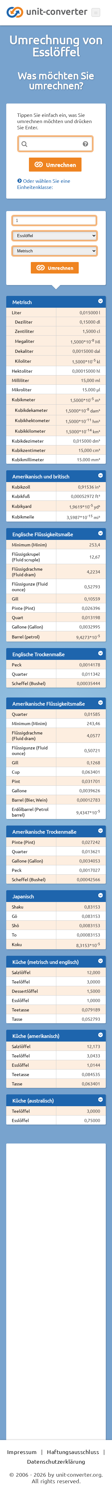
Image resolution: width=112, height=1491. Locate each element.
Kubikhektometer (32, 420)
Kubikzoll (21, 487)
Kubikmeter (23, 399)
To (14, 934)
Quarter (19, 674)
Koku (17, 944)
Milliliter (20, 380)
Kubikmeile (23, 516)
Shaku (17, 906)
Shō (15, 925)
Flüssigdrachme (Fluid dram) (27, 571)
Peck (16, 664)
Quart (17, 617)
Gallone (19, 790)
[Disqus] (56, 1233)
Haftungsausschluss (73, 1451)
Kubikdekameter (31, 410)
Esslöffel (20, 1000)
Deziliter (23, 321)
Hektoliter (22, 371)
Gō (14, 916)
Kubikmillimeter (28, 459)
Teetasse (20, 1009)
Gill (15, 598)
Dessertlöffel (25, 991)
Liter (16, 312)
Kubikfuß (21, 496)
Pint (16, 781)
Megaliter (24, 341)
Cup (16, 772)
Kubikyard (21, 506)
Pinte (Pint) (23, 608)
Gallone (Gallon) (27, 626)
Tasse (17, 1019)
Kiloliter (23, 361)
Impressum (22, 1451)
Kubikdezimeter (28, 441)
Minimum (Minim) (29, 544)
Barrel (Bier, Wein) (30, 800)
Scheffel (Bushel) (29, 683)
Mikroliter (21, 389)
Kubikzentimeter (28, 450)
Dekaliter (24, 351)
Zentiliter (24, 331)
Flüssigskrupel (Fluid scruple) (26, 556)
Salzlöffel (21, 972)
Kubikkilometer (30, 431)
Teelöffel (21, 981)
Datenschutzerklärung (56, 1461)
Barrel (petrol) (26, 636)
